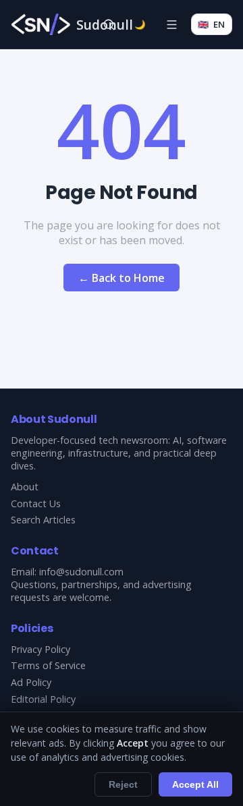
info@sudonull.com (81, 571)
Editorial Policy (43, 699)
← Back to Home (121, 277)
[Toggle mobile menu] (171, 24)
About (24, 486)
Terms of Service (48, 665)
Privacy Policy (40, 649)
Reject (123, 784)
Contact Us (36, 503)
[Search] (109, 24)
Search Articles (43, 519)
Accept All (195, 784)
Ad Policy (31, 682)
